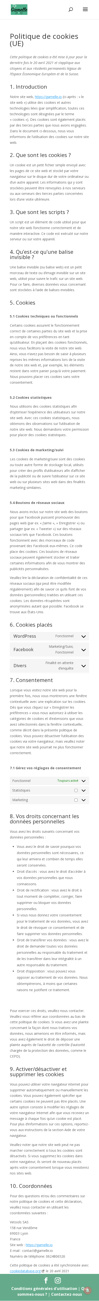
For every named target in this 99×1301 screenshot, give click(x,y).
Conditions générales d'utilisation (44, 1288)
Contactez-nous (66, 1294)
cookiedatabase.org (25, 1271)
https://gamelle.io (48, 96)
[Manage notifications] (88, 1290)
